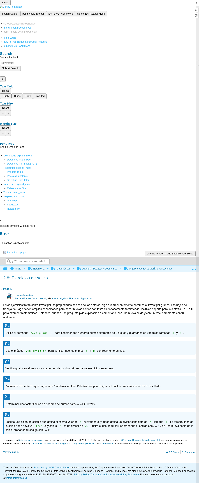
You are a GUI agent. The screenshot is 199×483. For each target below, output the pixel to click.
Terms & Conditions (101, 474)
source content (107, 443)
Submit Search (10, 68)
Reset (5, 90)
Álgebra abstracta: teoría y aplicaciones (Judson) (156, 268)
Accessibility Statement (126, 474)
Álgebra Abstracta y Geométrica (100, 268)
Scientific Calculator (18, 180)
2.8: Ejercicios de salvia (31, 440)
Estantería (39, 268)
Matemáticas (63, 268)
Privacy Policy (81, 474)
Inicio (18, 268)
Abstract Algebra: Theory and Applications (72, 298)
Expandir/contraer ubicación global (194, 267)
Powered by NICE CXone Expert (52, 467)
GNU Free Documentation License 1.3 (140, 440)
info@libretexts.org (16, 478)
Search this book (9, 57)
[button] (12, 204)
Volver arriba (9, 452)
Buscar (9, 261)
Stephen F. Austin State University (31, 298)
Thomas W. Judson (23, 295)
